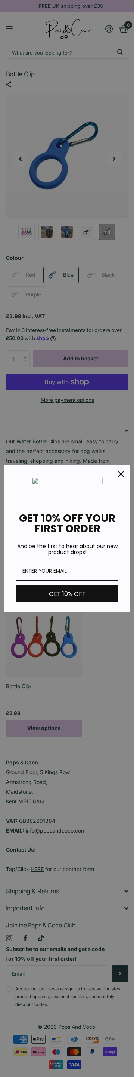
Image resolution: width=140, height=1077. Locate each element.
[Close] (121, 474)
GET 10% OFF (67, 594)
